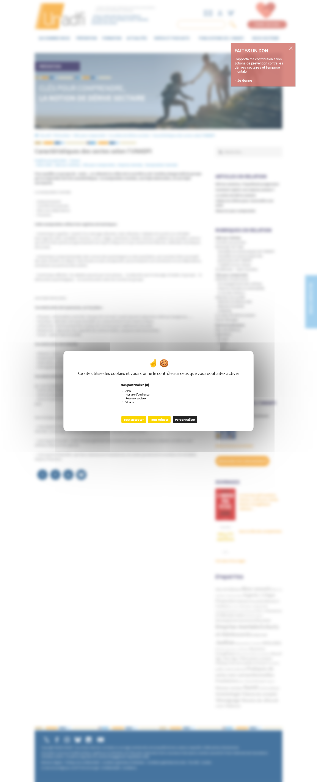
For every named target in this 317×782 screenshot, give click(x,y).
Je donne (244, 81)
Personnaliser (185, 419)
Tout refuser (159, 419)
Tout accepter (134, 419)
